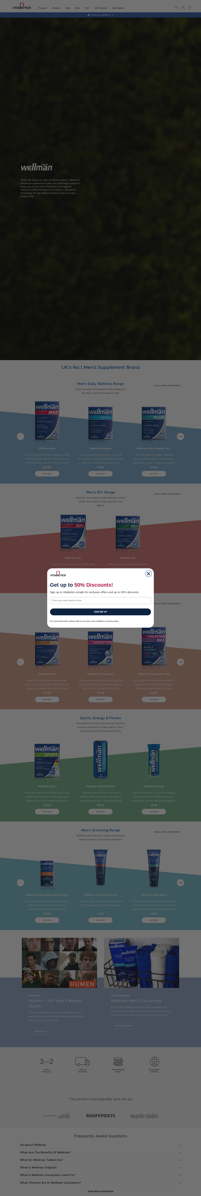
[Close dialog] (148, 573)
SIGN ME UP (100, 612)
